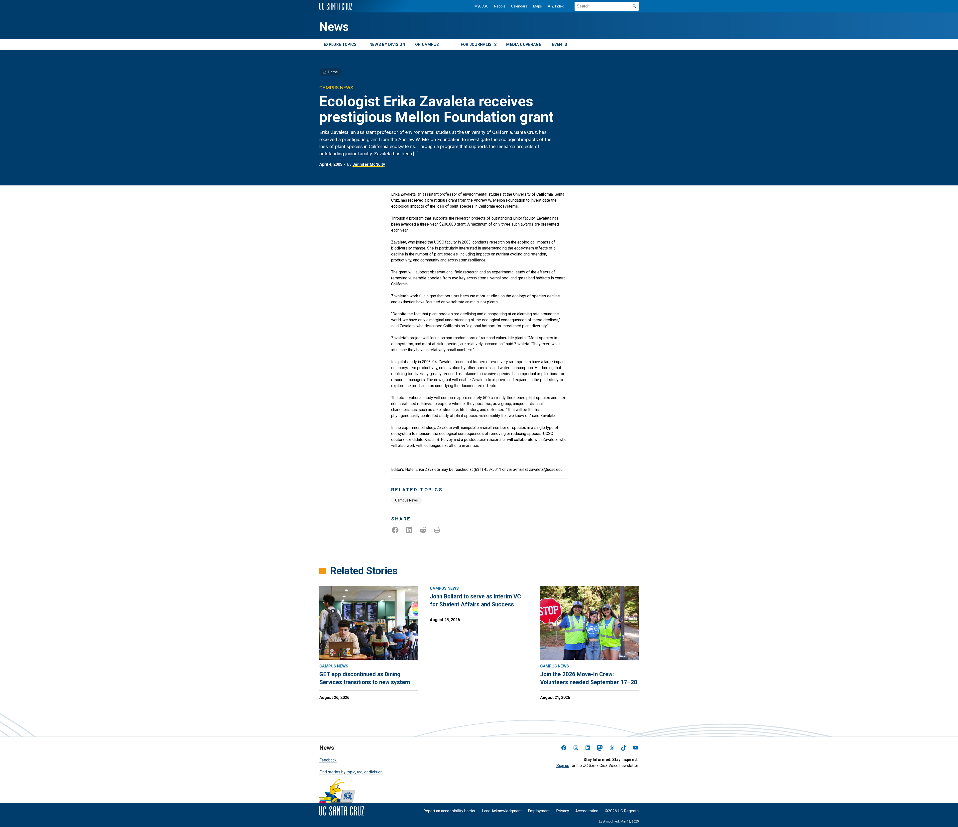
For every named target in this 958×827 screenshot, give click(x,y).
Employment (539, 811)
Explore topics (340, 44)
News (334, 27)
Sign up (562, 765)
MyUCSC (481, 6)
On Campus (427, 44)
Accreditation (586, 811)
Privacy (562, 811)
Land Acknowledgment (502, 811)
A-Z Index (556, 6)
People (499, 6)
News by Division (387, 44)
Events (559, 44)
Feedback (328, 760)
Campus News (406, 500)
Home (333, 72)
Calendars (519, 6)
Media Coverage (523, 44)
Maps (537, 6)
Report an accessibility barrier (449, 811)
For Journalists (479, 44)
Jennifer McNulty (369, 164)
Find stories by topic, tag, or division (350, 772)
